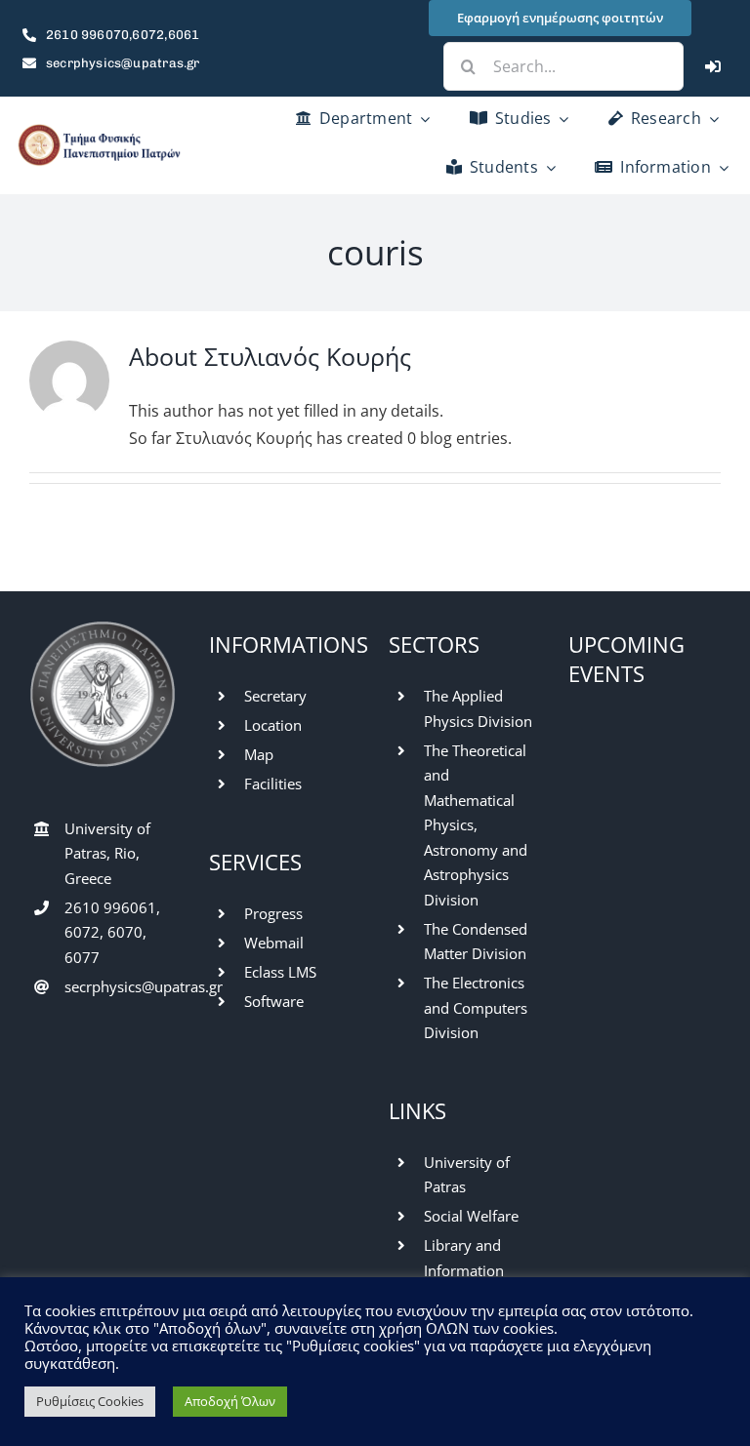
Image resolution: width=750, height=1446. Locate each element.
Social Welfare (471, 1215)
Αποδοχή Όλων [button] (230, 1401)
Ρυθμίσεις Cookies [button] (90, 1401)
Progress (273, 913)
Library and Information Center (464, 1270)
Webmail (274, 942)
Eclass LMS (280, 972)
